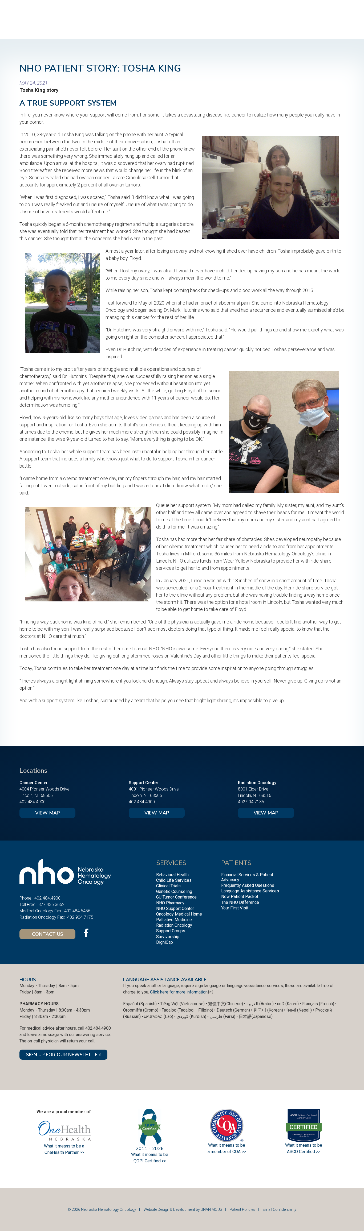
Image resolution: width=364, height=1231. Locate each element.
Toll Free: (27, 904)
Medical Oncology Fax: (40, 910)
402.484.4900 (32, 801)
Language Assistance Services (250, 890)
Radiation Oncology (174, 925)
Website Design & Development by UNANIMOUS (183, 1209)
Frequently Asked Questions (247, 885)
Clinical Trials (168, 885)
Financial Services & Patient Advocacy (247, 877)
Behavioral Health (172, 874)
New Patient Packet (239, 896)
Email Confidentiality (279, 1209)
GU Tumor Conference (176, 897)
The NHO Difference (240, 902)
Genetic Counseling (174, 891)
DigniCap (164, 942)
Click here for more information (179, 992)
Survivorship (167, 936)
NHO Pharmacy (170, 902)
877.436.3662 (51, 904)
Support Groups (170, 930)
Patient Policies (242, 1209)
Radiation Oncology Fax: (42, 917)
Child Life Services (174, 880)
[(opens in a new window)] (86, 933)
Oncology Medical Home (179, 914)
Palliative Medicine (174, 919)
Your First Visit (234, 907)
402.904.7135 (251, 801)
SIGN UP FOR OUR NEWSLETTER (63, 1054)
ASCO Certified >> (303, 1151)
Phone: (25, 898)
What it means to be (303, 1145)
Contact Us (47, 934)
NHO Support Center (175, 908)
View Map (47, 813)
